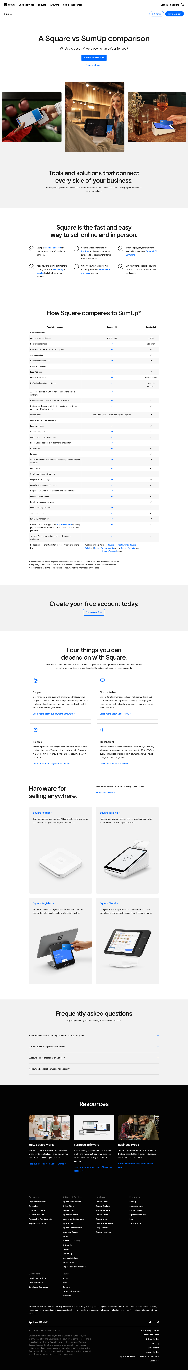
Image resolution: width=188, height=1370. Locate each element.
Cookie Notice (152, 1352)
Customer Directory (71, 1241)
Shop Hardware (103, 1228)
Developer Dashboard (38, 1287)
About (65, 1278)
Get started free (94, 612)
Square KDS (68, 1223)
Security (155, 1343)
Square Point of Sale (72, 1202)
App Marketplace (70, 1258)
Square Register (128, 548)
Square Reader (102, 1202)
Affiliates (67, 1296)
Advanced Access (70, 1232)
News (65, 1283)
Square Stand (102, 1215)
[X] (150, 1322)
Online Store (68, 1206)
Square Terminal (109, 551)
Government (153, 1348)
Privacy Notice (152, 1339)
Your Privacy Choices (149, 1330)
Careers (66, 1287)
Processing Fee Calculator (41, 1219)
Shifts (65, 1236)
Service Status (135, 1223)
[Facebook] (154, 1322)
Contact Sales (135, 1210)
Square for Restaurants (118, 545)
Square (41, 812)
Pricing (132, 1202)
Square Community (137, 1215)
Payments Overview (37, 1202)
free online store (53, 248)
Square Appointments (104, 548)
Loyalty (40, 273)
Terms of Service (151, 1335)
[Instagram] (157, 1322)
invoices (85, 251)
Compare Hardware (104, 1223)
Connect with (93, 65)
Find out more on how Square (46, 1164)
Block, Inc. (154, 1361)
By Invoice (33, 1206)
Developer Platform (37, 1278)
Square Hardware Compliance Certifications (139, 1356)
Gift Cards (67, 1245)
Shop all (104, 792)
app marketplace (64, 524)
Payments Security (37, 1223)
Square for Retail (70, 1215)
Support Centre (136, 1206)
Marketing (58, 269)
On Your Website (36, 1215)
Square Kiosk (102, 1219)
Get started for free (94, 58)
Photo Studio (68, 1262)
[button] (94, 1037)
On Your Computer (37, 1210)
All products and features (74, 1267)
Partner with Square (72, 1291)
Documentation (36, 1283)
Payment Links (69, 1210)
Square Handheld (103, 1232)
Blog (131, 1219)
